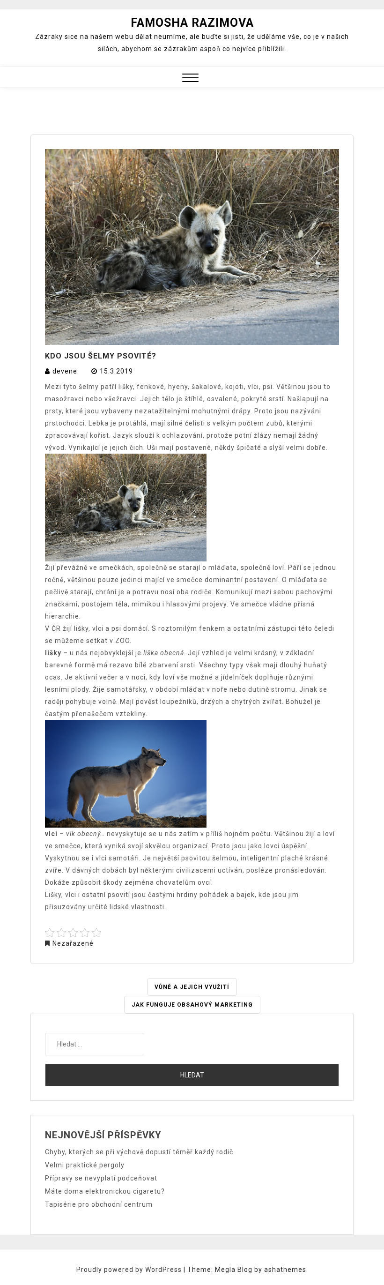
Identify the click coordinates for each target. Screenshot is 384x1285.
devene (64, 371)
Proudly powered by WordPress (130, 1269)
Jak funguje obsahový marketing (192, 1004)
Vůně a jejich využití (192, 987)
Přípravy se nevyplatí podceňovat (101, 1178)
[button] (190, 79)
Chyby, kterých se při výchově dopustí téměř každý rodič (139, 1152)
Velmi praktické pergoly (85, 1165)
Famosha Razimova (192, 23)
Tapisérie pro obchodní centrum (99, 1204)
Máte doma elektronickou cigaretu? (105, 1191)
